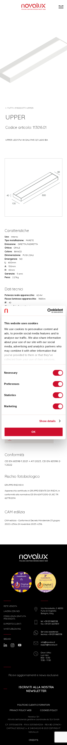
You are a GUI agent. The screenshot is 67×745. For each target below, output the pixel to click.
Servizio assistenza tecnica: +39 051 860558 (51, 633)
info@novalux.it (48, 642)
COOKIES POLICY (49, 710)
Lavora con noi (12, 611)
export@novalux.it (49, 644)
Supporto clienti (12, 624)
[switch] (58, 384)
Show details (47, 421)
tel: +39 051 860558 (49, 621)
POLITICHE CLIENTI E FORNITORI (33, 705)
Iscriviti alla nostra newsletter (36, 689)
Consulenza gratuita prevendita (15, 617)
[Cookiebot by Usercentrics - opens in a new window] (48, 310)
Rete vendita (10, 606)
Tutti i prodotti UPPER (20, 108)
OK (33, 431)
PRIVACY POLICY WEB (20, 710)
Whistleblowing (12, 629)
